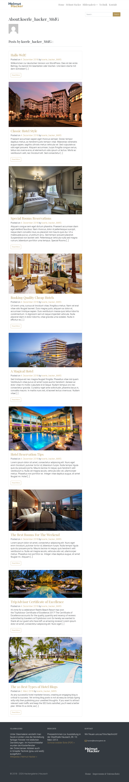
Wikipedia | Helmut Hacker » (24, 756)
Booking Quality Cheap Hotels (32, 297)
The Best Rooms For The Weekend (35, 534)
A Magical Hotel (22, 371)
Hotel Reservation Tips (27, 454)
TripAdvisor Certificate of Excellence (37, 602)
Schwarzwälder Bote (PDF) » (61, 742)
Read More (16, 75)
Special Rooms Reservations (31, 218)
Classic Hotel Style (24, 131)
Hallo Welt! (18, 55)
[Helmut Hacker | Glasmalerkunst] (16, 4)
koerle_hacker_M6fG (51, 59)
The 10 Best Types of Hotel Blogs (34, 686)
